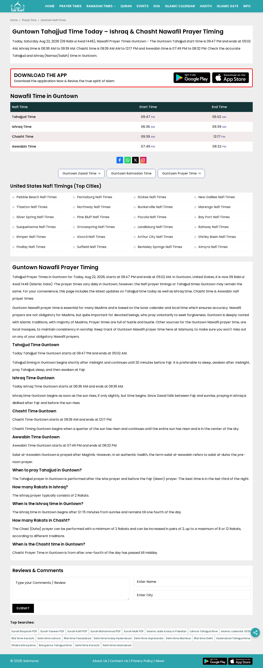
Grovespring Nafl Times (96, 227)
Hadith (206, 6)
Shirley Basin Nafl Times (217, 236)
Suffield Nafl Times (91, 246)
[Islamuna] (17, 6)
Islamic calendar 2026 (236, 631)
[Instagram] (143, 160)
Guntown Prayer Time (179, 173)
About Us (99, 661)
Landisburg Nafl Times (155, 227)
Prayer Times (70, 6)
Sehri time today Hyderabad (113, 638)
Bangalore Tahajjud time (55, 645)
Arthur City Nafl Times (155, 236)
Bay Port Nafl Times (214, 217)
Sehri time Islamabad (117, 645)
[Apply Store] (230, 77)
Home (49, 6)
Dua (156, 6)
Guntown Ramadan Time (131, 173)
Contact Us (119, 661)
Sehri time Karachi (87, 645)
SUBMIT (23, 608)
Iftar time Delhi (203, 638)
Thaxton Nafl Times (31, 207)
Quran (126, 6)
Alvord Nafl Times (91, 236)
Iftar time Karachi (23, 638)
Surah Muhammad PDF (105, 631)
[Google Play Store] (191, 77)
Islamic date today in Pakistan (167, 631)
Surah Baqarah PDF (24, 631)
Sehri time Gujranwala (148, 638)
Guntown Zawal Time (79, 173)
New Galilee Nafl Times (216, 197)
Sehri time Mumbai (178, 638)
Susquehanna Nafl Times (36, 227)
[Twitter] (135, 160)
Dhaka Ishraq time (24, 645)
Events (143, 6)
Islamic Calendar (180, 6)
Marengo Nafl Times (214, 207)
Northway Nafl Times (94, 207)
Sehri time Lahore (49, 638)
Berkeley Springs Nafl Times (160, 246)
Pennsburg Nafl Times (94, 197)
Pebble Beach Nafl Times (36, 197)
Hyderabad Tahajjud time (233, 638)
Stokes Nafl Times (152, 197)
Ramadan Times (100, 6)
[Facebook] (120, 160)
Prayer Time (29, 20)
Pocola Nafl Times (152, 217)
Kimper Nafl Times (31, 236)
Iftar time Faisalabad (77, 638)
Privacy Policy (142, 661)
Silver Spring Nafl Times (35, 217)
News (160, 661)
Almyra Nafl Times (213, 246)
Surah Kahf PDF (77, 631)
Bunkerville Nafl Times (155, 207)
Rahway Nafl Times (213, 227)
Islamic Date (227, 6)
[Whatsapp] (127, 160)
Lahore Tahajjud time (204, 631)
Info (247, 6)
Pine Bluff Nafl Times (93, 217)
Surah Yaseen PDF (52, 631)
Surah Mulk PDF (134, 631)
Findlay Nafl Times (30, 246)
